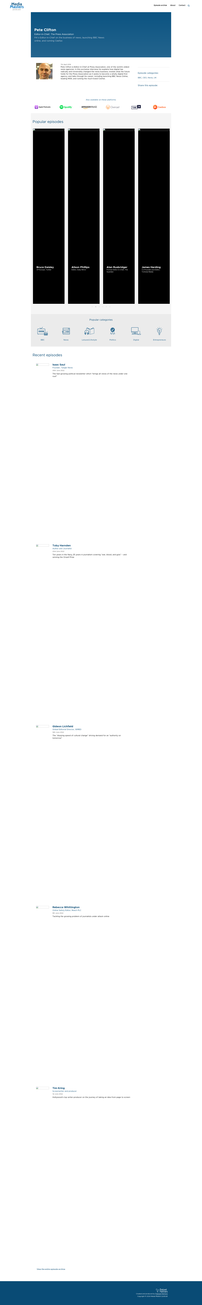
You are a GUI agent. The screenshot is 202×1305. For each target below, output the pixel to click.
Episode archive (160, 5)
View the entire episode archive (51, 1269)
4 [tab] (103, 307)
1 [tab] (92, 307)
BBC (140, 78)
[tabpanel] (33, 216)
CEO (145, 78)
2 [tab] (96, 307)
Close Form (5, 1280)
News (150, 78)
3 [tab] (99, 307)
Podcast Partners (161, 1294)
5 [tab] (106, 307)
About (172, 5)
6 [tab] (110, 307)
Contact (182, 5)
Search (188, 5)
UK (155, 78)
